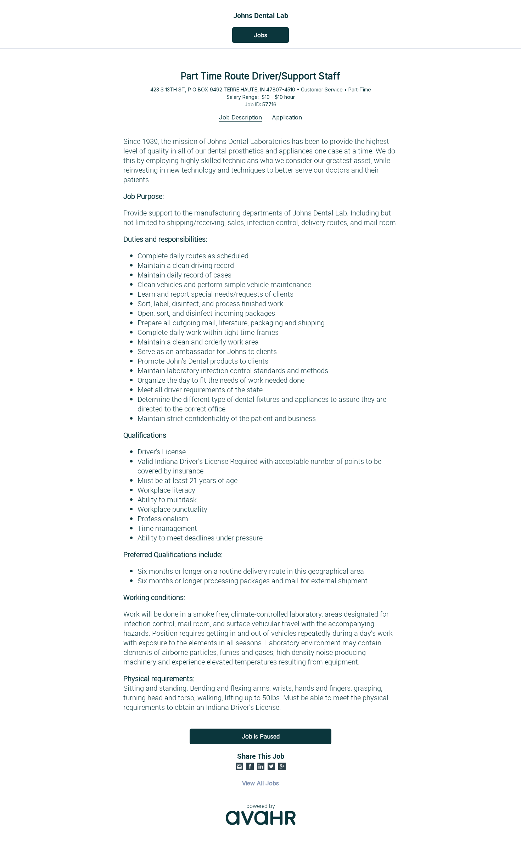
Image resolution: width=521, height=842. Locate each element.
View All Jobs (260, 783)
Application (287, 117)
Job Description (240, 117)
